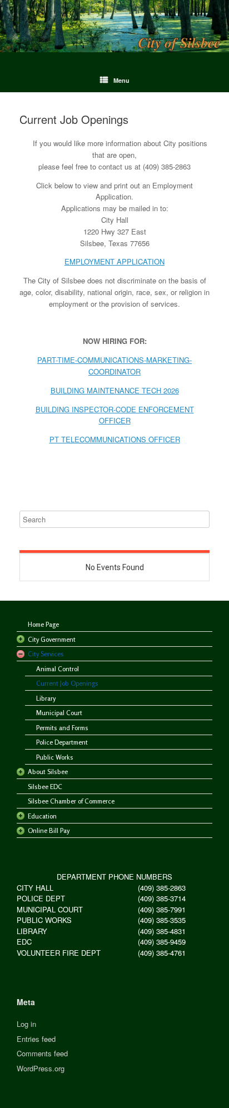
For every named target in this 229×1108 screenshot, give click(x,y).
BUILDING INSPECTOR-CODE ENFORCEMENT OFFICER (115, 415)
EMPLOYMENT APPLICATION (114, 261)
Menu (121, 80)
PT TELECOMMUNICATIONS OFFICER (114, 439)
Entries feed (36, 1039)
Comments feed (42, 1053)
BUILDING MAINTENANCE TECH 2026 (115, 390)
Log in (26, 1024)
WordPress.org (40, 1068)
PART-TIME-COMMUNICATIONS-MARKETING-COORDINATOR (114, 366)
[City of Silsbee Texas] (114, 26)
